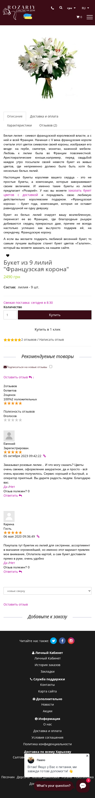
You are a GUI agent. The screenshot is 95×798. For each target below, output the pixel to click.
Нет (12, 487)
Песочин (8, 777)
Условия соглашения (47, 737)
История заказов (47, 665)
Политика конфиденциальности (47, 744)
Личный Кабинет (47, 658)
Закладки (48, 671)
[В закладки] (8, 255)
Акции (47, 711)
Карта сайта (47, 691)
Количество (13, 307)
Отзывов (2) (48, 125)
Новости (47, 704)
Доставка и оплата (44, 116)
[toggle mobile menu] (90, 17)
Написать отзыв (51, 339)
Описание (15, 116)
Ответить (11, 495)
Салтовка (20, 757)
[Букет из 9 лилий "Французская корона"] (47, 68)
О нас (47, 724)
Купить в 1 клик (48, 329)
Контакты (47, 685)
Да (6, 487)
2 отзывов (28, 339)
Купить (55, 315)
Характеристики (19, 125)
